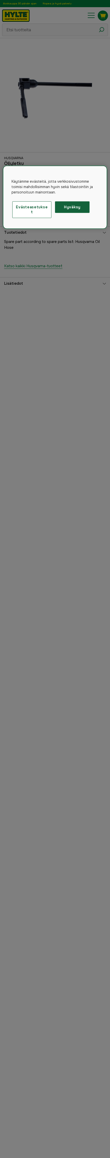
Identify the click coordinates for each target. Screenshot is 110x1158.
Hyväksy (72, 207)
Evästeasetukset (32, 209)
